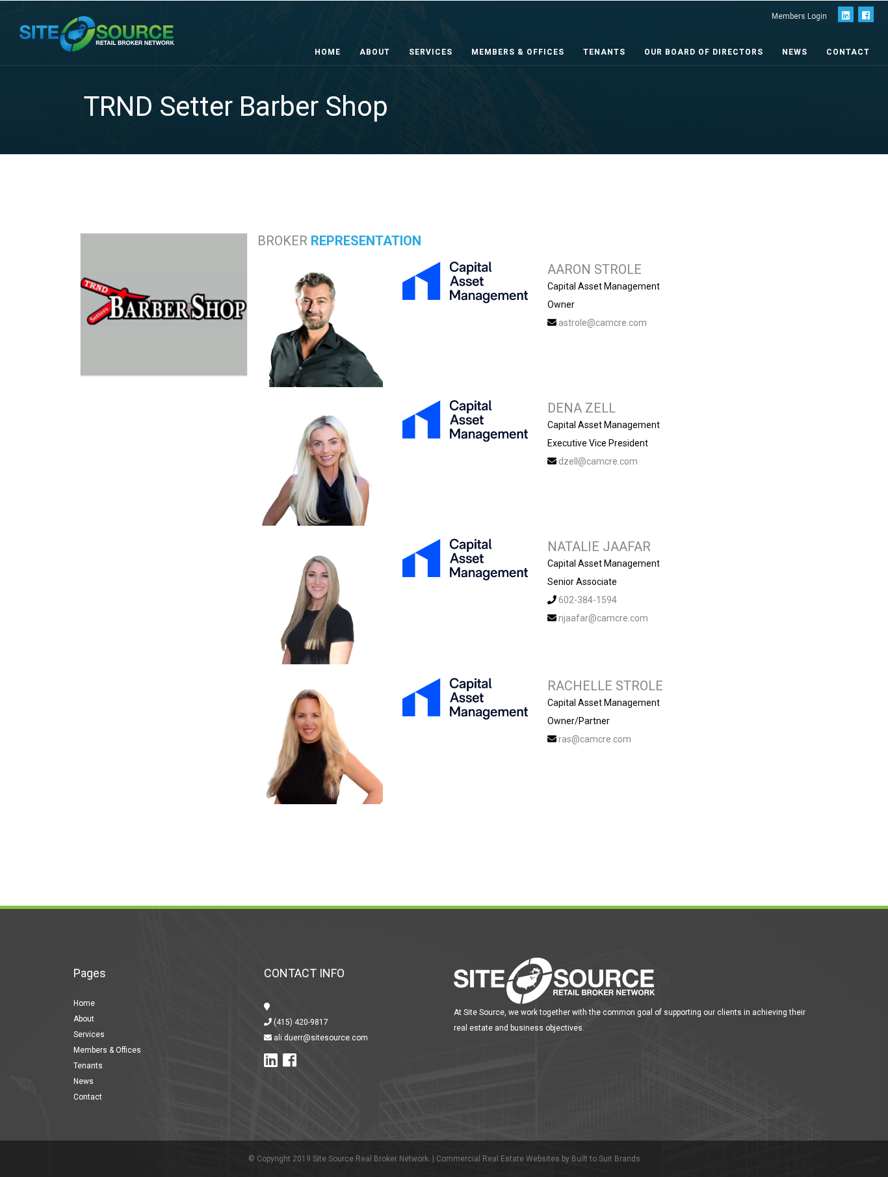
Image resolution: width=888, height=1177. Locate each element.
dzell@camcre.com (598, 461)
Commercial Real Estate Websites (498, 1158)
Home (328, 52)
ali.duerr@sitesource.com (320, 1037)
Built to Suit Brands (605, 1158)
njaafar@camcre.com (603, 618)
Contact (848, 52)
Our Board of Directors (703, 52)
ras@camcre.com (594, 739)
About (374, 52)
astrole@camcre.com (602, 323)
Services (430, 52)
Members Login (799, 16)
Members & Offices (517, 52)
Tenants (604, 52)
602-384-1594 (587, 600)
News (794, 52)
